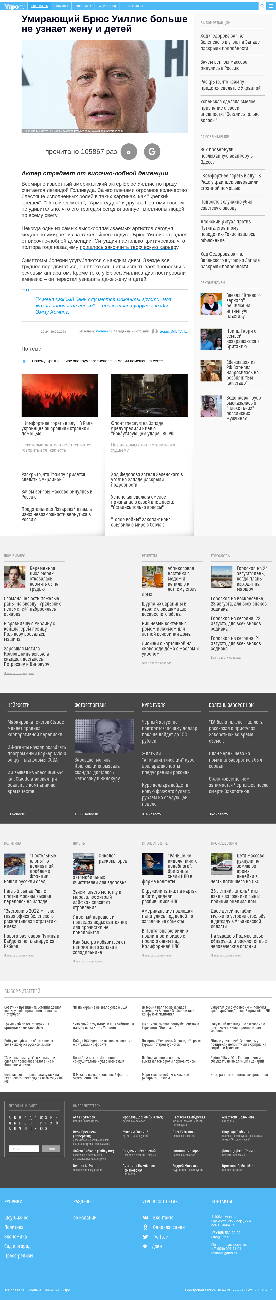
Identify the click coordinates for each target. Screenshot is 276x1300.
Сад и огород (107, 6)
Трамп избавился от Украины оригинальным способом (26, 1026)
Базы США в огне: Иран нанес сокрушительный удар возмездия (98, 1059)
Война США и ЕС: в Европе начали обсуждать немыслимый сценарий (237, 1059)
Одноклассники (169, 1227)
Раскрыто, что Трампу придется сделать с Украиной (53, 477)
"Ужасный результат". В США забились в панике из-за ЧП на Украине (103, 1026)
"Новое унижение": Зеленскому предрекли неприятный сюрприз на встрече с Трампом (238, 1044)
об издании (85, 1218)
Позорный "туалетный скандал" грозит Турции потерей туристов (171, 1042)
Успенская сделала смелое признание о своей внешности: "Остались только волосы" (142, 502)
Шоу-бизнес (39, 6)
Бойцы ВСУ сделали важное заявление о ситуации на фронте (102, 1042)
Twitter (160, 1237)
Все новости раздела (19, 673)
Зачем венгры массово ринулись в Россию (57, 494)
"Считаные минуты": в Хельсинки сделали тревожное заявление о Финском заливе (29, 1061)
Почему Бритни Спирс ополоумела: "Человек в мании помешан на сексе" (98, 361)
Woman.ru (104, 331)
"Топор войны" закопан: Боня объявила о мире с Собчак (141, 522)
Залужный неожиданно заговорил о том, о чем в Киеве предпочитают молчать (237, 1028)
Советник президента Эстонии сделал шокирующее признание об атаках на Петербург (33, 1011)
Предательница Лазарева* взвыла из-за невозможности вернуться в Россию (57, 514)
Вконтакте (163, 1218)
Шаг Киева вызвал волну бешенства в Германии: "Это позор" (170, 1026)
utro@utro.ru (220, 1237)
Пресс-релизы (133, 6)
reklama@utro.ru (224, 1253)
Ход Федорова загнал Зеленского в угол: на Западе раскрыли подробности (147, 480)
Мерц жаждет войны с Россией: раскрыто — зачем (166, 1076)
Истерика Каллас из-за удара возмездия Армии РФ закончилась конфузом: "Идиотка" (168, 1011)
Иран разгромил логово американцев (239, 1075)
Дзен (157, 1247)
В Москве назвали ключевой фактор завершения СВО (100, 1076)
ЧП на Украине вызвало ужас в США (100, 1007)
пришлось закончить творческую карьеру (129, 247)
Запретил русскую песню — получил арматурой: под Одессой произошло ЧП (240, 1009)
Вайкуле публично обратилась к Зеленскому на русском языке (28, 1042)
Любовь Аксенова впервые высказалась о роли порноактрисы (169, 1059)
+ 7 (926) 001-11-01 (226, 1249)
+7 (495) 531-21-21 (226, 1233)
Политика (61, 6)
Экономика (83, 6)
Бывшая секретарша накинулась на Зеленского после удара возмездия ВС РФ (33, 1078)
